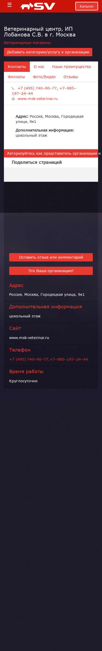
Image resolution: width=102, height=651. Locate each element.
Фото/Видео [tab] (44, 76)
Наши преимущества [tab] (71, 66)
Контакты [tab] (17, 66)
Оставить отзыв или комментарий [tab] (51, 257)
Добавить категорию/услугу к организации (48, 52)
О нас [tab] (39, 66)
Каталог (87, 6)
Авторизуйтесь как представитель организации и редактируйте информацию (52, 153)
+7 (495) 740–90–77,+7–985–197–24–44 (48, 359)
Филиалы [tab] (16, 76)
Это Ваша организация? (51, 270)
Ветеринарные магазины (27, 42)
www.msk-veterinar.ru (38, 98)
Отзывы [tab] (71, 76)
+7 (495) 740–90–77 (37, 88)
